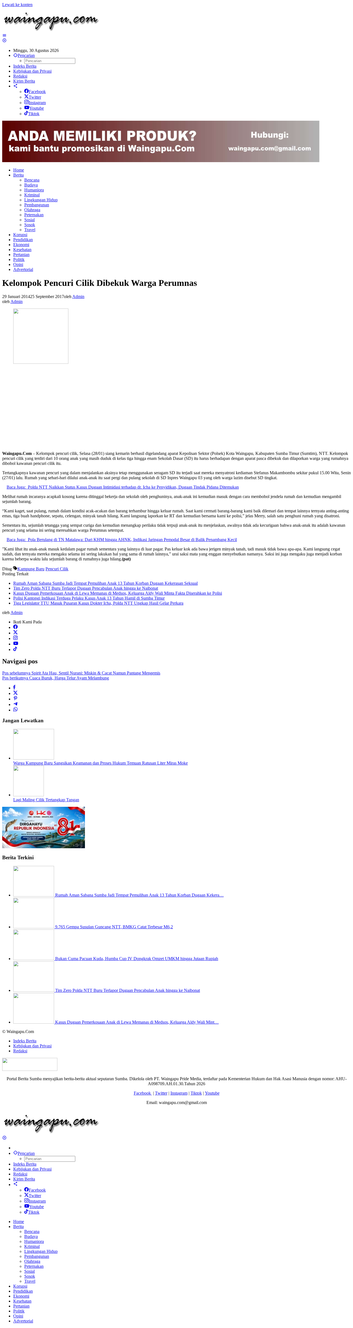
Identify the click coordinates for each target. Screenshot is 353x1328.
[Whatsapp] (15, 710)
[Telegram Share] (15, 704)
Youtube (36, 108)
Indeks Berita (24, 1041)
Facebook (37, 91)
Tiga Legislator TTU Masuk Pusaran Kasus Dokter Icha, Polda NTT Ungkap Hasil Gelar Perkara (98, 603)
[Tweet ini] (15, 693)
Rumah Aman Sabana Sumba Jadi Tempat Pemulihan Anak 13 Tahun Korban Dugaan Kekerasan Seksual (105, 583)
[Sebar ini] (14, 688)
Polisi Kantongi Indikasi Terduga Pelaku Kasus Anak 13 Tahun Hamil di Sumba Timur (89, 598)
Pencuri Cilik (57, 568)
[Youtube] (15, 644)
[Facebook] (15, 627)
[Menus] (4, 35)
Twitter (35, 97)
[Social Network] (15, 86)
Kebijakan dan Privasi (32, 1046)
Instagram (37, 102)
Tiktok (33, 113)
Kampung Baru (30, 568)
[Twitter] (15, 633)
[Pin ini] (15, 699)
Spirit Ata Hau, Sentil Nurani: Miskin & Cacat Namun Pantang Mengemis (81, 673)
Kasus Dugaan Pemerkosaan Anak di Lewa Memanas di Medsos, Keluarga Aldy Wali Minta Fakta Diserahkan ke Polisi (117, 593)
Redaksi (20, 1050)
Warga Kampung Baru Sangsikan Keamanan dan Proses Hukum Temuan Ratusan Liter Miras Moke (100, 763)
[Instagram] (15, 638)
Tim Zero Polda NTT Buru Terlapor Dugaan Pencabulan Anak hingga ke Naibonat (85, 588)
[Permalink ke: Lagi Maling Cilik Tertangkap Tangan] (28, 794)
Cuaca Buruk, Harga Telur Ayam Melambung (55, 678)
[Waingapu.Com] (51, 30)
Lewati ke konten (17, 4)
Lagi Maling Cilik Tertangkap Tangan (46, 799)
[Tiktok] (15, 649)
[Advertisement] (167, 408)
